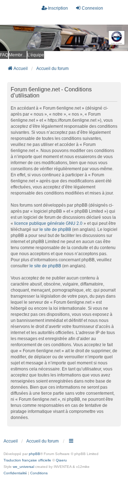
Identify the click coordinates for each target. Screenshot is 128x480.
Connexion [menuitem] (92, 8)
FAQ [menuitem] (4, 54)
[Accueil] (64, 38)
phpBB (34, 454)
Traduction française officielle (27, 460)
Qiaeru (61, 460)
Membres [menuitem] (18, 54)
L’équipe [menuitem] (35, 54)
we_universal (23, 467)
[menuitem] (15, 473)
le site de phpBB (55, 229)
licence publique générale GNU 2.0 (48, 223)
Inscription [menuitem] (58, 8)
